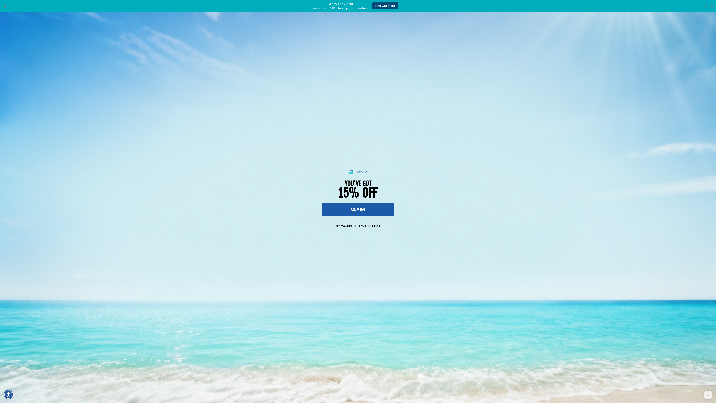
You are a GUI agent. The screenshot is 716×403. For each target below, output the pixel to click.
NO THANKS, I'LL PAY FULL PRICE (358, 226)
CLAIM (358, 209)
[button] (8, 394)
